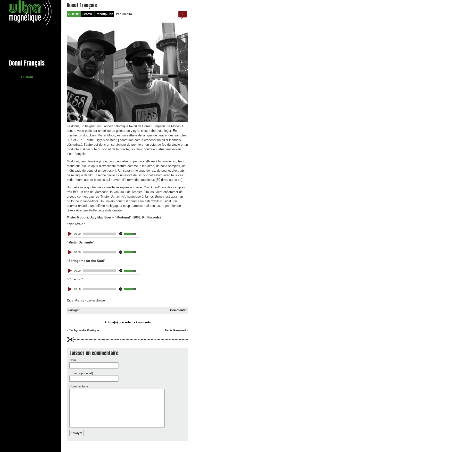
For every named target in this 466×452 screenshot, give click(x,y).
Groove (88, 14)
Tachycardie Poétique (84, 330)
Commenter (178, 310)
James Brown (96, 300)
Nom (72, 360)
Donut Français (82, 5)
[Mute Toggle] (121, 234)
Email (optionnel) (81, 373)
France (79, 300)
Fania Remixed (175, 330)
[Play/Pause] (70, 234)
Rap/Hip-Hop (104, 14)
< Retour (26, 77)
